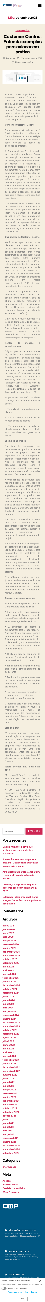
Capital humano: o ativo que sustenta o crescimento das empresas (17, 850)
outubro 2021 (9, 1108)
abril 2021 (7, 1130)
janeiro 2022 (9, 1097)
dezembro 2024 (11, 985)
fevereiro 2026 (10, 944)
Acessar (7, 1181)
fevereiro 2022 (10, 1093)
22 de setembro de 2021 (31, 58)
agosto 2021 (9, 1115)
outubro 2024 (9, 989)
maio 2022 (8, 1086)
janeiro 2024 (9, 1019)
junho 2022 (8, 1082)
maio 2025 (8, 966)
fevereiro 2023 (10, 1060)
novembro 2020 (11, 1149)
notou (12, 58)
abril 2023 (8, 1052)
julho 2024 (8, 996)
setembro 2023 (10, 1033)
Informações (23, 30)
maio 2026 (8, 933)
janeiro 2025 (9, 981)
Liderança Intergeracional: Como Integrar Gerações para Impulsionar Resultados (21, 900)
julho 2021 (8, 1119)
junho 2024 (8, 1000)
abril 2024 (8, 1007)
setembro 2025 (10, 963)
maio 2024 (8, 1004)
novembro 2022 (11, 1071)
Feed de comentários (13, 1188)
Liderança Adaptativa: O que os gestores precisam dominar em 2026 (19, 887)
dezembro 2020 (11, 1145)
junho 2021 (8, 1123)
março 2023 (9, 1056)
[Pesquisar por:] (13, 832)
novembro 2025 (11, 955)
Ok (22, 1298)
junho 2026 (8, 929)
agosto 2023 (9, 1037)
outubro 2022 (9, 1074)
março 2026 (9, 940)
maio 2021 (8, 1127)
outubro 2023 (9, 1030)
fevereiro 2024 (10, 1015)
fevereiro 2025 (10, 978)
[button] (39, 5)
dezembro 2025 (11, 951)
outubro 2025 (9, 959)
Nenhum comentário (24, 62)
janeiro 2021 (9, 1142)
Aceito (4, 1288)
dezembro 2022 (11, 1067)
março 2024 (9, 1011)
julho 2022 (8, 1078)
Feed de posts (10, 1184)
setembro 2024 (10, 992)
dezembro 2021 (11, 1101)
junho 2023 (8, 1045)
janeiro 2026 (9, 948)
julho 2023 (8, 1041)
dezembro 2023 (11, 1022)
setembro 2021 (10, 1112)
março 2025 (9, 974)
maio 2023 (8, 1048)
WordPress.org (10, 1192)
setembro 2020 (10, 1153)
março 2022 (9, 1089)
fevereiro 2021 (10, 1138)
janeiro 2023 (9, 1063)
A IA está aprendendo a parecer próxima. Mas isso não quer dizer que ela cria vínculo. (20, 862)
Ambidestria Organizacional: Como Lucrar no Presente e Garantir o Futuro (21, 875)
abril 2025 (8, 970)
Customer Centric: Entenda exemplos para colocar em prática (22, 44)
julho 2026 (8, 925)
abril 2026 (8, 937)
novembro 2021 (11, 1104)
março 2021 (8, 1134)
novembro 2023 (11, 1026)
